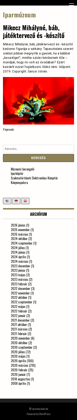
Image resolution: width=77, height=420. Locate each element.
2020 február (19, 370)
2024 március (19, 261)
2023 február (19, 284)
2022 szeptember (21, 302)
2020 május (18, 356)
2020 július (18, 352)
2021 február (19, 333)
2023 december (20, 266)
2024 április (18, 256)
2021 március (19, 329)
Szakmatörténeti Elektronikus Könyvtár (34, 178)
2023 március (19, 279)
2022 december (20, 288)
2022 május (18, 306)
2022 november (20, 293)
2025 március (19, 234)
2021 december (20, 320)
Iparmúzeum (19, 14)
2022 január (18, 315)
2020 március (19, 365)
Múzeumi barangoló (22, 169)
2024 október (19, 238)
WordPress (45, 414)
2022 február (19, 311)
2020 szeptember (22, 347)
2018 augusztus (20, 379)
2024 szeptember (22, 243)
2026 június (18, 225)
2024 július (18, 247)
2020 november (20, 338)
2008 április (18, 383)
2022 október (19, 297)
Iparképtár (17, 173)
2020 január (18, 374)
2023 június (18, 270)
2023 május (18, 274)
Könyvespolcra (19, 182)
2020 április (18, 360)
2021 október (19, 324)
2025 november (20, 229)
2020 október (19, 342)
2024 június (18, 252)
